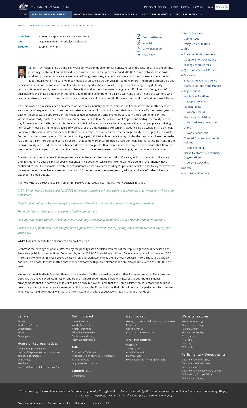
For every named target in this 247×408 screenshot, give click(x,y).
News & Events (124, 14)
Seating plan (24, 336)
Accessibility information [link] (31, 403)
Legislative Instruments (84, 363)
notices (186, 167)
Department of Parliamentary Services (202, 370)
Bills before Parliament (84, 352)
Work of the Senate (28, 325)
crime (187, 127)
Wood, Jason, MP (197, 133)
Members (23, 363)
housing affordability (197, 117)
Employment (188, 336)
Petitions (131, 325)
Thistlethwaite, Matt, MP (202, 122)
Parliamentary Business (48, 14)
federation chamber (196, 173)
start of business (192, 33)
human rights (192, 106)
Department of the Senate (196, 359)
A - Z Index (187, 339)
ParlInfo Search (190, 328)
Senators (23, 332)
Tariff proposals (80, 359)
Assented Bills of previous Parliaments (93, 355)
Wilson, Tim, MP (196, 112)
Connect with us (135, 328)
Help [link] (107, 403)
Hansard (65, 25)
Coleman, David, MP (199, 162)
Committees (78, 375)
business (189, 75)
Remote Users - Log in (193, 325)
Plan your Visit (133, 355)
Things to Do (133, 348)
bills (186, 49)
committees (191, 38)
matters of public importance (202, 85)
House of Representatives (32, 348)
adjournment (192, 91)
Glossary (186, 343)
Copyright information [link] (59, 403)
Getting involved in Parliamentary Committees (150, 321)
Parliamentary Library (83, 336)
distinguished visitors (197, 64)
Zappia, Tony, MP (197, 101)
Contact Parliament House (140, 332)
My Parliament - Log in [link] (193, 321)
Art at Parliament (135, 352)
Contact (174, 6)
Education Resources (83, 332)
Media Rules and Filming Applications (146, 359)
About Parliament (155, 14)
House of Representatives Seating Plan (39, 367)
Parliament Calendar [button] (155, 6)
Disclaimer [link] (81, 403)
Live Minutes (24, 359)
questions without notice (200, 59)
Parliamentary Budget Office (197, 374)
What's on (131, 344)
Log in (209, 6)
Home (23, 14)
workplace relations (196, 96)
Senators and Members (89, 14)
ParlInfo (185, 6)
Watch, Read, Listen (82, 325)
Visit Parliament (187, 14)
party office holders (197, 44)
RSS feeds (187, 347)
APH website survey (192, 332)
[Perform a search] (226, 7)
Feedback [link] (96, 403)
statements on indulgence (200, 80)
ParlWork (198, 6)
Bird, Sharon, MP (197, 147)
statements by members (199, 54)
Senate (21, 321)
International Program (83, 339)
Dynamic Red (25, 328)
